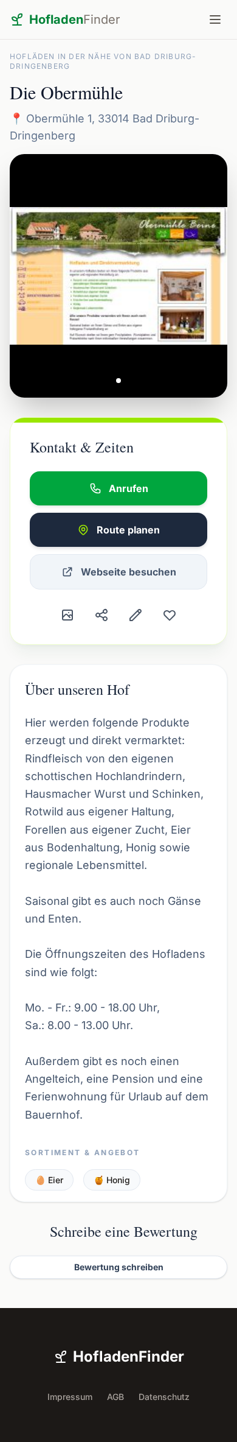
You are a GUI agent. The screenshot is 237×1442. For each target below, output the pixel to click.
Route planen (128, 530)
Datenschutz (164, 1396)
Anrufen (128, 488)
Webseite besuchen (128, 572)
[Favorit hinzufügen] (169, 615)
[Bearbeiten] (135, 615)
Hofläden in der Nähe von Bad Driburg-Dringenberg (103, 61)
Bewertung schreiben (118, 1267)
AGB (115, 1396)
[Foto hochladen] (67, 615)
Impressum (69, 1396)
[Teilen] (101, 615)
